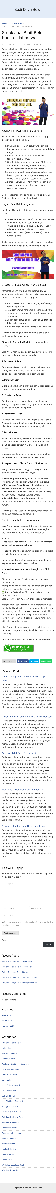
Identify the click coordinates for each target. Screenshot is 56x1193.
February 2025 (8, 1026)
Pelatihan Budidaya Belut (12, 1117)
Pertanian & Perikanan (11, 1133)
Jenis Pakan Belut (9, 1090)
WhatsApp (47, 661)
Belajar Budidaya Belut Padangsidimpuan (19, 983)
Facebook (23, 661)
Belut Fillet (6, 1048)
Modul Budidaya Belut (11, 1112)
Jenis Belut (6, 1080)
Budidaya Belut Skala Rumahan (15, 1064)
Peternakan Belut (9, 1138)
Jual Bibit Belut (16, 23)
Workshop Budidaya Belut (13, 1165)
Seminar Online (8, 1143)
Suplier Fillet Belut (9, 1149)
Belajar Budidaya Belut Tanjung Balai (17, 967)
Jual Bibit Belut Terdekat (12, 1101)
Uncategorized (8, 1154)
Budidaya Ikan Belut (10, 1069)
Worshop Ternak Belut (11, 1170)
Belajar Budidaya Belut (11, 1043)
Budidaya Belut (8, 1059)
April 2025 (6, 1015)
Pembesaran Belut (9, 1128)
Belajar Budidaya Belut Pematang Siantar (19, 977)
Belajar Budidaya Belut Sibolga (15, 972)
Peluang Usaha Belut (11, 1122)
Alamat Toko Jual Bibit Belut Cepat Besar (24, 826)
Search (5, 940)
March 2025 (7, 1021)
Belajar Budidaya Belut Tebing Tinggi (17, 961)
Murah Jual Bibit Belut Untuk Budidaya (23, 789)
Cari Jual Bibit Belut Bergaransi (19, 753)
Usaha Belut (7, 1159)
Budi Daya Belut (28, 9)
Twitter (35, 661)
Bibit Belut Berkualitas (11, 1053)
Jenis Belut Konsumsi (11, 1085)
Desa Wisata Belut (9, 1074)
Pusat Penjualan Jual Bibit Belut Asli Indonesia (27, 716)
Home (4, 23)
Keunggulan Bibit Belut (11, 1106)
